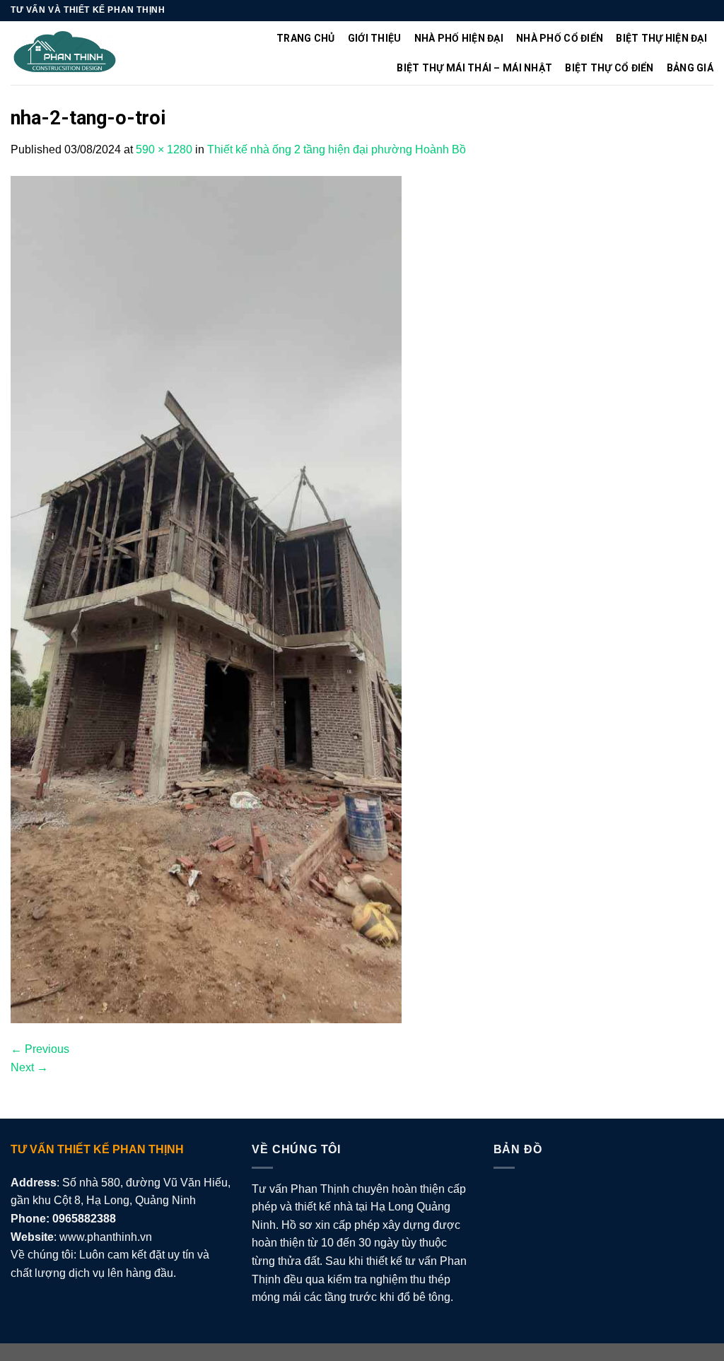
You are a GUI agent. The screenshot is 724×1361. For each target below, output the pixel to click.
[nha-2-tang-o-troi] (206, 599)
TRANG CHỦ (305, 38)
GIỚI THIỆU (375, 38)
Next (29, 1067)
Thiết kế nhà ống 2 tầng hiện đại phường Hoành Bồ (336, 149)
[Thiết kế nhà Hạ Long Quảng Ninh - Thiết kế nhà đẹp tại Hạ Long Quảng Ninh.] (65, 53)
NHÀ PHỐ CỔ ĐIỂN (559, 38)
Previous (40, 1049)
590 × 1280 (164, 149)
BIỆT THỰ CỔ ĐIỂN (609, 67)
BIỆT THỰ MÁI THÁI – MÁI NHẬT (474, 67)
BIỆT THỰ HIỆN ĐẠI (661, 38)
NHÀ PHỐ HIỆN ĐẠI (458, 38)
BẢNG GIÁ (690, 67)
